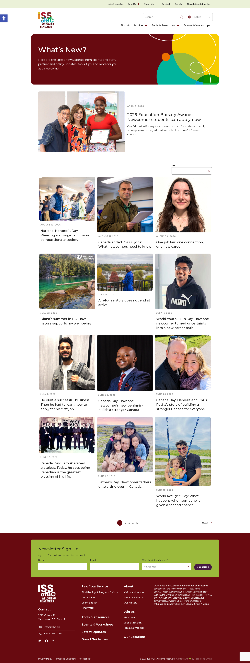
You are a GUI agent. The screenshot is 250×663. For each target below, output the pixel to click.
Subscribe (203, 567)
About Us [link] (149, 4)
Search (174, 165)
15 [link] (137, 522)
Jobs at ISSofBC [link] (133, 622)
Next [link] (205, 522)
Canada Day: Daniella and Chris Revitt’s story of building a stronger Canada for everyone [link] (181, 404)
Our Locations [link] (135, 637)
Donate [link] (178, 4)
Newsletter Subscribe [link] (198, 4)
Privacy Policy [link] (45, 659)
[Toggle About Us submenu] (156, 4)
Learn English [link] (89, 602)
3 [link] (129, 522)
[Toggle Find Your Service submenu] (146, 25)
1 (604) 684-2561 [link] (53, 633)
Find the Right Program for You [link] (100, 592)
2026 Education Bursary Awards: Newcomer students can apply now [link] (164, 117)
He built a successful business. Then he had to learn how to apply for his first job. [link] (65, 404)
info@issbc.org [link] (52, 627)
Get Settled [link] (88, 597)
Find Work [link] (88, 608)
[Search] (181, 17)
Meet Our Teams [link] (134, 597)
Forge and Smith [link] (203, 659)
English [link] (196, 17)
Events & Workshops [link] (197, 25)
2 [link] (125, 522)
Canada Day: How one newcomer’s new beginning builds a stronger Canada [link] (121, 405)
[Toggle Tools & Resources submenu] (178, 25)
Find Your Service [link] (132, 25)
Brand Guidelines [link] (95, 639)
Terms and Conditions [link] (65, 659)
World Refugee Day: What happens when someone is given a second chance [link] (178, 500)
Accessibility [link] (85, 659)
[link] (4, 18)
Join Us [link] (132, 4)
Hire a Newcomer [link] (134, 628)
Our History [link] (130, 602)
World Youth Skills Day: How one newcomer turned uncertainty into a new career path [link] (182, 323)
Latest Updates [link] (115, 4)
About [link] (128, 586)
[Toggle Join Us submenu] (138, 4)
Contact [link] (166, 4)
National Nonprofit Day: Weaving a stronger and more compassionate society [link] (65, 235)
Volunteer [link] (129, 617)
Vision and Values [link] (134, 592)
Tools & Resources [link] (163, 25)
